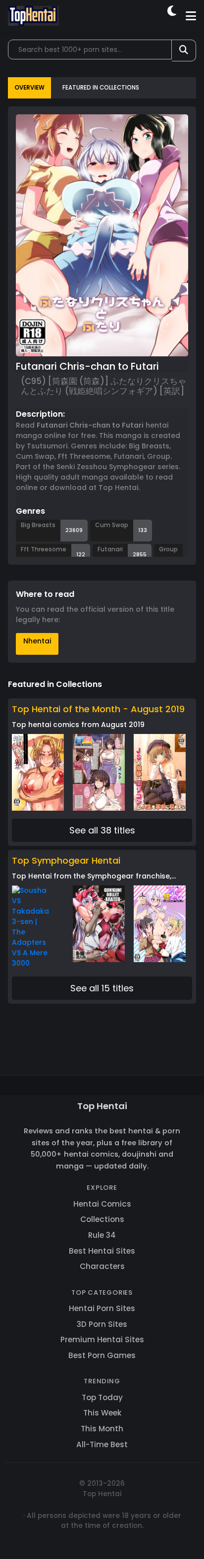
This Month (102, 1428)
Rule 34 (102, 1235)
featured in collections (100, 88)
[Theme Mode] (172, 16)
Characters (102, 1266)
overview (29, 88)
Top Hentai (102, 1106)
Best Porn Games (102, 1355)
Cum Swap (111, 525)
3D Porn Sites (102, 1324)
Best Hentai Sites (102, 1251)
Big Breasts (38, 525)
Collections (102, 1219)
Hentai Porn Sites (102, 1308)
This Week (102, 1413)
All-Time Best (102, 1444)
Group (168, 549)
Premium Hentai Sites (102, 1339)
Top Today (102, 1397)
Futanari (110, 549)
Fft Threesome (43, 549)
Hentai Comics (102, 1204)
